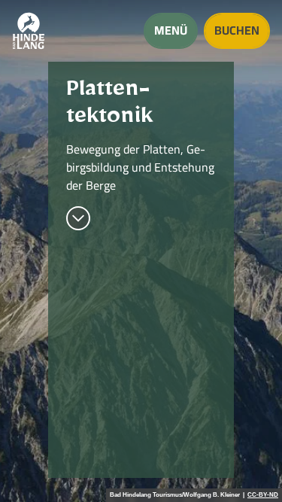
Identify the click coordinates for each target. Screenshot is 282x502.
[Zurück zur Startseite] (28, 31)
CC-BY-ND (262, 495)
